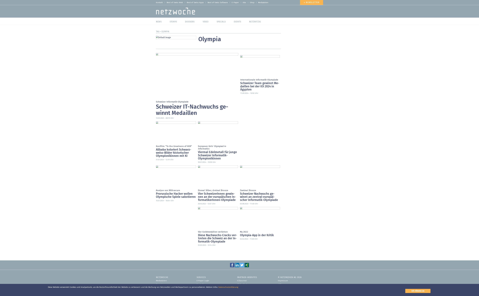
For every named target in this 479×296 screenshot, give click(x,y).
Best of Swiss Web (175, 2)
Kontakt (159, 2)
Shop (252, 2)
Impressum (283, 281)
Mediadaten (263, 2)
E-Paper (235, 2)
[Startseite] (175, 11)
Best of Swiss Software (218, 2)
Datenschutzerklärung (228, 287)
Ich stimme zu (418, 291)
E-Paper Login (203, 281)
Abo (244, 2)
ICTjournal (242, 281)
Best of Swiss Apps (195, 2)
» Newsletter (311, 2)
